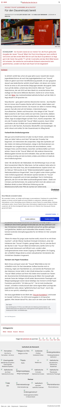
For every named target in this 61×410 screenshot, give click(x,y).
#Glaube (9, 331)
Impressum (14, 406)
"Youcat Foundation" (40, 295)
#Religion (21, 331)
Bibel (13, 95)
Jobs (9, 406)
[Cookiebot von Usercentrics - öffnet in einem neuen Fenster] (52, 190)
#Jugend (15, 331)
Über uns (4, 406)
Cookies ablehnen (30, 219)
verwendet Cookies (50, 214)
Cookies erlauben (50, 219)
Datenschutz (23, 406)
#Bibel (4, 331)
